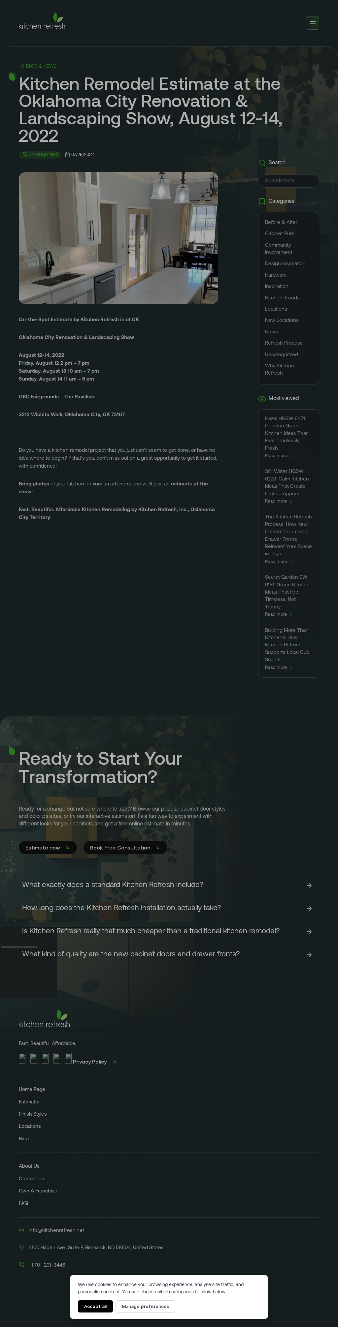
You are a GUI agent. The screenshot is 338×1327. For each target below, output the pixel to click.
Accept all (95, 1306)
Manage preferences (145, 1306)
